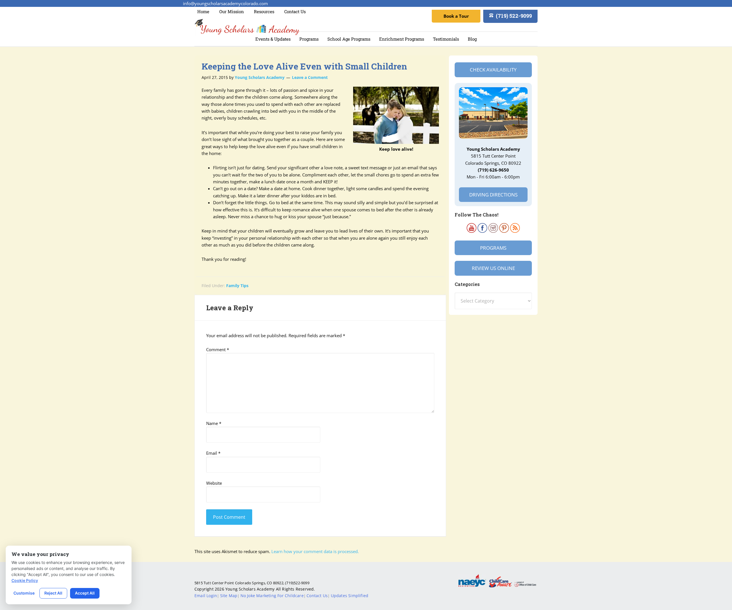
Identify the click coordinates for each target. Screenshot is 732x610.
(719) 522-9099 (514, 15)
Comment (217, 349)
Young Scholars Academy (247, 27)
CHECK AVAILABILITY (493, 69)
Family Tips (237, 285)
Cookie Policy (24, 580)
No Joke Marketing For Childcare (272, 595)
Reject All (53, 593)
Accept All (85, 593)
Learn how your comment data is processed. (315, 551)
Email (213, 453)
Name (213, 423)
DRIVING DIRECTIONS (493, 194)
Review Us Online (493, 268)
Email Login (205, 595)
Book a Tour (456, 16)
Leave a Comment (310, 77)
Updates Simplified (350, 595)
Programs (493, 248)
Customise (24, 593)
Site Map (229, 595)
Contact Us (317, 595)
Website (214, 483)
